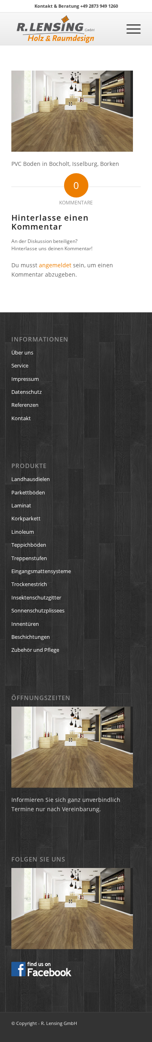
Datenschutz (26, 391)
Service (19, 365)
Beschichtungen (30, 636)
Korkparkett (26, 518)
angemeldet (55, 265)
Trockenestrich (29, 584)
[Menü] (129, 29)
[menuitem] (129, 29)
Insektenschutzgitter (36, 597)
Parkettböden (28, 492)
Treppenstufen (29, 558)
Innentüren (25, 623)
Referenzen (25, 404)
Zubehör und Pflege (35, 649)
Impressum (25, 378)
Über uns (22, 352)
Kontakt (21, 418)
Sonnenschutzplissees (37, 610)
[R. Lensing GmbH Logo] (63, 29)
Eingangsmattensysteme (41, 571)
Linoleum (22, 531)
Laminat (21, 505)
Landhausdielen (30, 479)
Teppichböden (28, 544)
